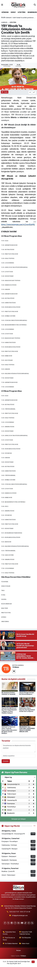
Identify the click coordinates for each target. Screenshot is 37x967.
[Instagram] (15, 923)
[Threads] (28, 923)
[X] (8, 923)
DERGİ (13, 12)
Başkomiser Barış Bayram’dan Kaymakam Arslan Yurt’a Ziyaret (27, 710)
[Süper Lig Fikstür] (34, 826)
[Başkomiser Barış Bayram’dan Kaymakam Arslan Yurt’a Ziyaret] (27, 702)
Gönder (6, 761)
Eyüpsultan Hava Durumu (9, 933)
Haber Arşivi (25, 943)
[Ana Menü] (2, 5)
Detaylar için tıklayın (18, 819)
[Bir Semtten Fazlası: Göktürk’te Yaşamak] (10, 686)
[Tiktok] (25, 923)
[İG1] (35, 221)
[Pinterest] (11, 923)
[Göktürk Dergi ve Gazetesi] (18, 4)
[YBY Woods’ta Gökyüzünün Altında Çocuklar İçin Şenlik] (18, 79)
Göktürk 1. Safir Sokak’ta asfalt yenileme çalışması (18, 17)
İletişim (18, 950)
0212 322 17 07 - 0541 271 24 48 (19, 911)
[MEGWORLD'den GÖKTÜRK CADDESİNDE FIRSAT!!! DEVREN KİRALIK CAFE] (27, 721)
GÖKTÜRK (21, 12)
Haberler (4, 22)
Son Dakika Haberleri (11, 943)
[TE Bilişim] (6, 668)
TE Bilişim (15, 667)
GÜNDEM (4, 12)
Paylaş (6, 92)
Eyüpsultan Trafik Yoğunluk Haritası (25, 933)
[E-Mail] (13, 671)
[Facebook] (4, 923)
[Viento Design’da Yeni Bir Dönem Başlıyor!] (27, 686)
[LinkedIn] (18, 923)
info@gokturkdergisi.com (20, 915)
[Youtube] (22, 923)
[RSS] (32, 923)
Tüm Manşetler (26, 937)
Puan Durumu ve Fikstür (9, 938)
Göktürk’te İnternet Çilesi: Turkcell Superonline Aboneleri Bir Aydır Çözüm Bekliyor (9, 730)
